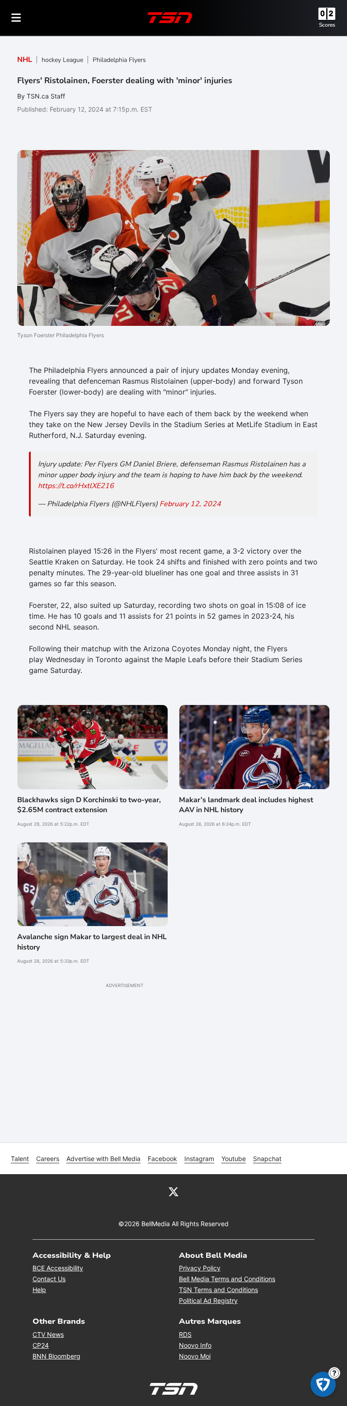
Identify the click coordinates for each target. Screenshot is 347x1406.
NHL (24, 60)
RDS (185, 1334)
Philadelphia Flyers (119, 60)
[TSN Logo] (169, 18)
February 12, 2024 (190, 504)
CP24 (41, 1345)
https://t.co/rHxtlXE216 (76, 486)
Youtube (233, 1158)
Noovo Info (195, 1345)
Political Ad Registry (208, 1300)
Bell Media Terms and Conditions (227, 1279)
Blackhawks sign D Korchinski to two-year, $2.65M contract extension (89, 805)
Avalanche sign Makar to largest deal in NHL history (92, 942)
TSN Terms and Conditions (218, 1289)
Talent (20, 1158)
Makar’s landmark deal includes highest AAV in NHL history (246, 805)
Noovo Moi (195, 1356)
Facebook (162, 1158)
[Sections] (16, 18)
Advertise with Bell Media (103, 1158)
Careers (47, 1158)
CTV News (48, 1334)
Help (39, 1289)
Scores (327, 24)
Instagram (199, 1158)
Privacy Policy (199, 1268)
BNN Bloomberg (56, 1356)
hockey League (62, 60)
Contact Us (49, 1279)
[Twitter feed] (173, 1191)
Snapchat (267, 1158)
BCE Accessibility (58, 1268)
